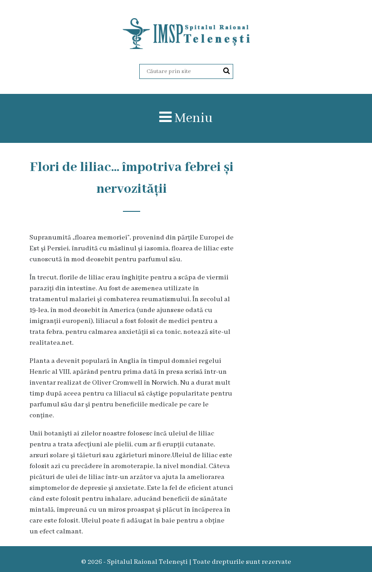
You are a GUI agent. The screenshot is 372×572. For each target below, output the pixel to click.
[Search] (226, 71)
